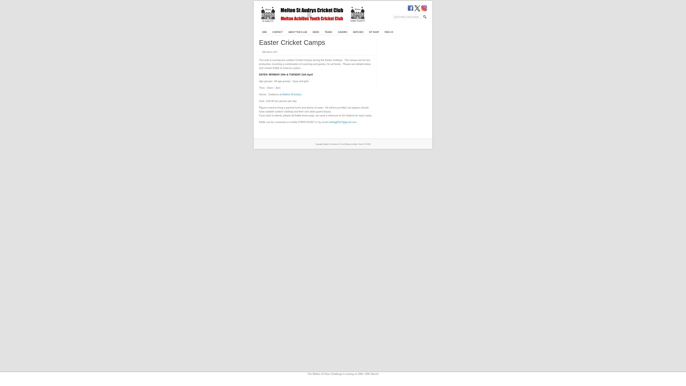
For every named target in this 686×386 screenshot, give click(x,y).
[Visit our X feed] (417, 8)
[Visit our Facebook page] (410, 8)
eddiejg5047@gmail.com (343, 122)
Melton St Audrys (292, 94)
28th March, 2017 (269, 52)
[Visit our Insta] (424, 8)
